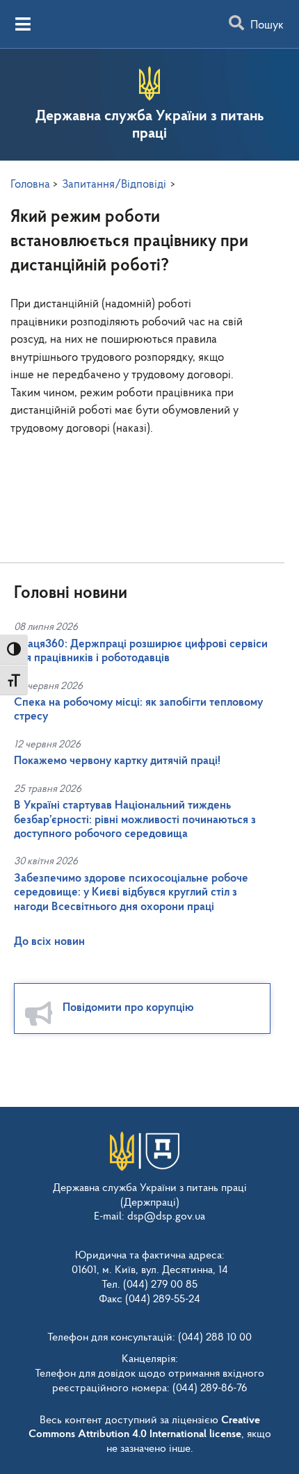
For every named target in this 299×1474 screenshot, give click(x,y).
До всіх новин (49, 942)
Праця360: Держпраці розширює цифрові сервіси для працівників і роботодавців (141, 651)
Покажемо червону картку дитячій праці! (117, 761)
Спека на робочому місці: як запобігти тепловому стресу (138, 709)
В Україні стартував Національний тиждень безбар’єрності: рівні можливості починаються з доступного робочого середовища (135, 820)
